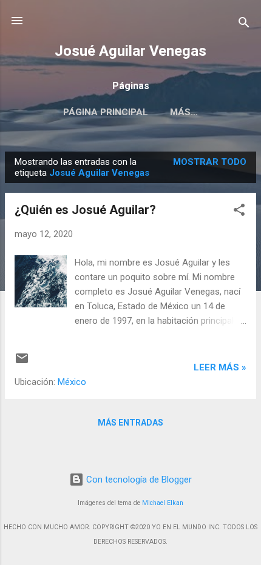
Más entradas (130, 422)
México (72, 381)
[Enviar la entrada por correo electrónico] (22, 362)
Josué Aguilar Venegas (130, 50)
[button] (239, 211)
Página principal (105, 112)
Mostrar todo (209, 161)
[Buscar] (244, 24)
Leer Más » (220, 367)
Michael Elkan (162, 503)
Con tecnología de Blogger (138, 479)
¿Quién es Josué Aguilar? (85, 209)
